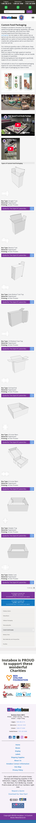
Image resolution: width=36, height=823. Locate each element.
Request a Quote (18, 791)
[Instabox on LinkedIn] (14, 737)
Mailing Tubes (6, 634)
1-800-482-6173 (20, 722)
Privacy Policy (18, 770)
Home (17, 745)
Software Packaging (8, 620)
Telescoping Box (7, 625)
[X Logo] (18, 737)
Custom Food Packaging (8, 630)
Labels (17, 754)
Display (18, 751)
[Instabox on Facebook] (10, 737)
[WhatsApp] (6, 7)
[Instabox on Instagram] (22, 737)
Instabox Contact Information (17, 764)
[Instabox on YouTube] (26, 737)
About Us (17, 760)
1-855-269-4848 (22, 731)
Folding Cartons (7, 611)
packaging (4, 35)
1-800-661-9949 (21, 725)
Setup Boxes (6, 615)
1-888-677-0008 (20, 728)
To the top (30, 588)
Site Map (17, 767)
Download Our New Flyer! (18, 794)
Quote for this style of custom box (14, 209)
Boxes (17, 748)
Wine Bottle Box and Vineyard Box (11, 639)
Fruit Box (5, 644)
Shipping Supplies (17, 757)
